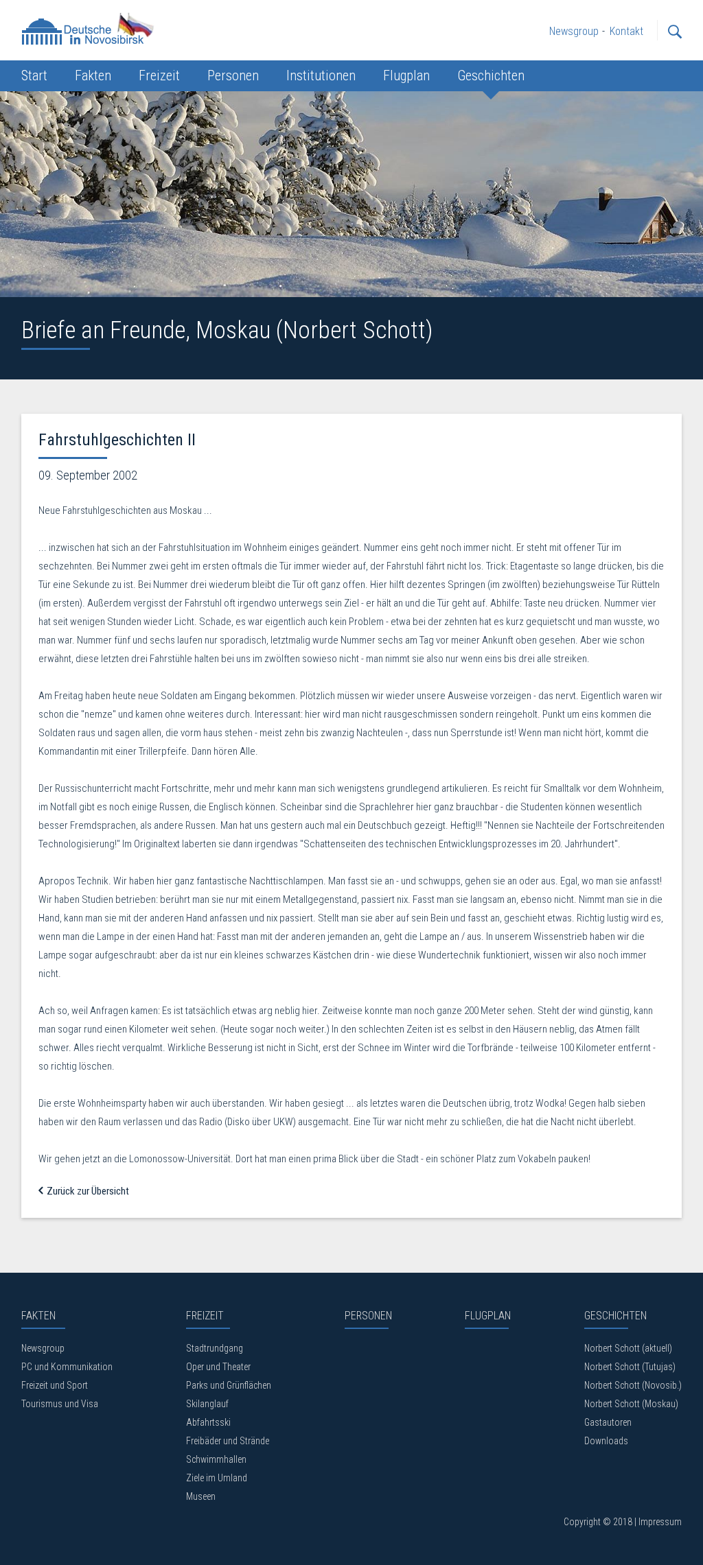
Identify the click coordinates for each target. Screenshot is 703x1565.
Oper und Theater (218, 1366)
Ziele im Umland (216, 1477)
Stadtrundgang (214, 1348)
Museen (201, 1496)
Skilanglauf (207, 1403)
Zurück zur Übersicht (87, 1191)
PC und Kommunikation (67, 1366)
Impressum (660, 1521)
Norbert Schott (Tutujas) (630, 1366)
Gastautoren (608, 1422)
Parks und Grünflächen (228, 1385)
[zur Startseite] (90, 27)
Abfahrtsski (208, 1422)
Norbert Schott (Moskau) (631, 1403)
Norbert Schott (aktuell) (628, 1348)
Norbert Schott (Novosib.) (633, 1385)
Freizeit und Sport (54, 1385)
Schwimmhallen (216, 1459)
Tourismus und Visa (59, 1403)
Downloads (606, 1440)
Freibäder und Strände (227, 1440)
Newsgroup (43, 1348)
